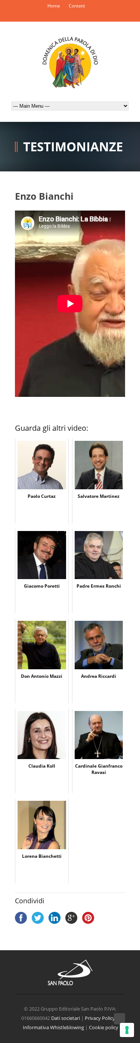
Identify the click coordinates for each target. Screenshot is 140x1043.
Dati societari (65, 1018)
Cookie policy (103, 1027)
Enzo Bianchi (44, 196)
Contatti (77, 6)
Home (53, 6)
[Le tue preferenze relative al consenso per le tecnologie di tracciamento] (127, 1030)
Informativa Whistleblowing (53, 1027)
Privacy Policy (100, 1018)
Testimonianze (73, 146)
